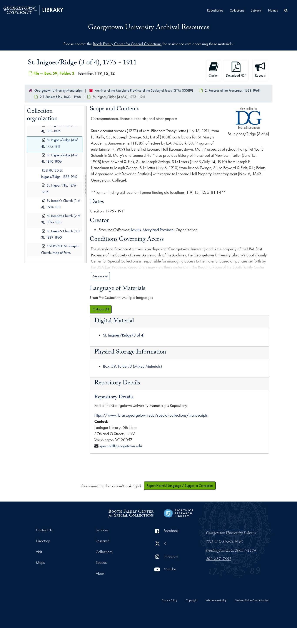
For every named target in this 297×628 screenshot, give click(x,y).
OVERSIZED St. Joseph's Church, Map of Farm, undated (60, 252)
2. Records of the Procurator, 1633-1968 (232, 90)
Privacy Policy (169, 600)
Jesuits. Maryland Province (152, 229)
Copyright (191, 600)
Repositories (215, 10)
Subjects (256, 10)
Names (273, 10)
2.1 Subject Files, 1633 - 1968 (60, 96)
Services (102, 530)
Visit (39, 551)
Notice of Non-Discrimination (252, 600)
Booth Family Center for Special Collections (127, 44)
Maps (40, 562)
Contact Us (44, 530)
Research (102, 541)
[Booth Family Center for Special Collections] (130, 512)
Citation (214, 75)
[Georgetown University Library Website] (33, 9)
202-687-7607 (218, 559)
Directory (43, 541)
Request (260, 75)
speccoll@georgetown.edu (120, 446)
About (100, 573)
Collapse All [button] (101, 309)
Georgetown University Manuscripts (58, 90)
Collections (237, 10)
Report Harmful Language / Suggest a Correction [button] (180, 485)
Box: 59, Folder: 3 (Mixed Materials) (132, 366)
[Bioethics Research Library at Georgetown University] (178, 512)
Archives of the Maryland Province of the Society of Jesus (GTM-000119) (144, 90)
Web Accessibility (216, 600)
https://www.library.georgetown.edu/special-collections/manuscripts (151, 415)
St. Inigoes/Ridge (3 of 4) (124, 335)
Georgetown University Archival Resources (148, 28)
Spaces (101, 562)
